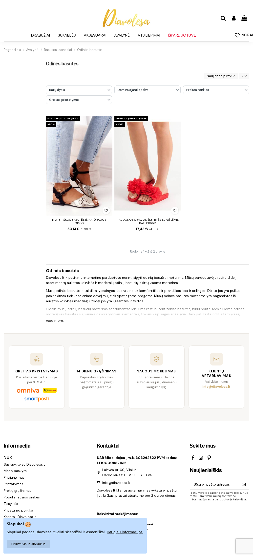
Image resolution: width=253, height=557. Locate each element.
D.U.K (8, 457)
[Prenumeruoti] (244, 484)
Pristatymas (13, 484)
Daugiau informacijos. (125, 532)
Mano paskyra (15, 471)
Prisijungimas (14, 477)
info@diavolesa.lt (116, 482)
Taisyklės (11, 503)
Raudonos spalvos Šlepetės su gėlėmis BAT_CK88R (148, 221)
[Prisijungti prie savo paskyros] (233, 18)
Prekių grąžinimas (17, 490)
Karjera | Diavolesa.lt (20, 516)
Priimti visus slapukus (28, 544)
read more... (55, 320)
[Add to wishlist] (106, 210)
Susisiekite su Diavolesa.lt (24, 464)
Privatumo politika (18, 510)
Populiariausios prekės (22, 497)
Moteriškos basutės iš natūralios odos (79, 221)
